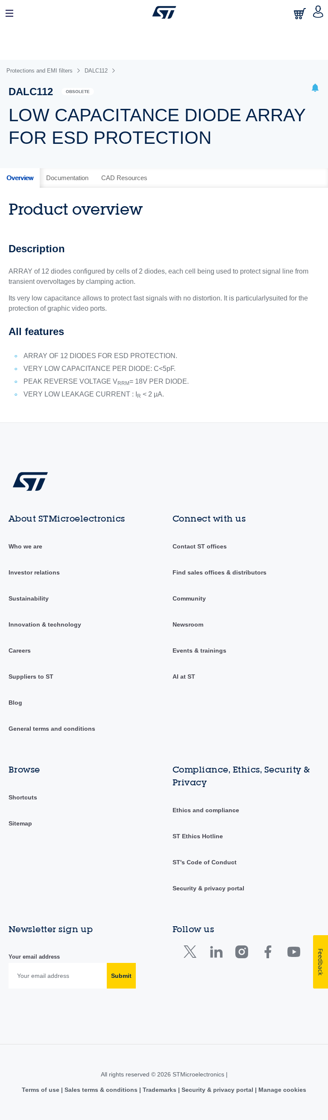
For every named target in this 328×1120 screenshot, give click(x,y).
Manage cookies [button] (281, 1089)
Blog (15, 702)
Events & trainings (199, 650)
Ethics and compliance (206, 810)
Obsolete (78, 91)
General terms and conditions (52, 728)
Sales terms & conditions (101, 1089)
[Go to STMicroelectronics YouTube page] (293, 953)
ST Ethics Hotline (198, 836)
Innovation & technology (45, 624)
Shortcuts (23, 797)
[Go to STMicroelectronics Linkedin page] (216, 953)
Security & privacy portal (208, 888)
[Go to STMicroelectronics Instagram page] (241, 953)
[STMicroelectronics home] (164, 12)
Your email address (34, 957)
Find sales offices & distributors (219, 572)
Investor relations (34, 572)
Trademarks (159, 1089)
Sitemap (20, 823)
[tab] (20, 178)
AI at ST (184, 676)
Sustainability (29, 598)
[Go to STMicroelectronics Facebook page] (267, 953)
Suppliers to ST (31, 676)
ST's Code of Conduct (205, 862)
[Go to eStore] (301, 13)
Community (189, 598)
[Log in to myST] (318, 12)
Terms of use (41, 1089)
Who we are (25, 546)
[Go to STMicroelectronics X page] (192, 953)
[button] (9, 12)
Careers (20, 650)
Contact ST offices (200, 546)
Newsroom (188, 624)
